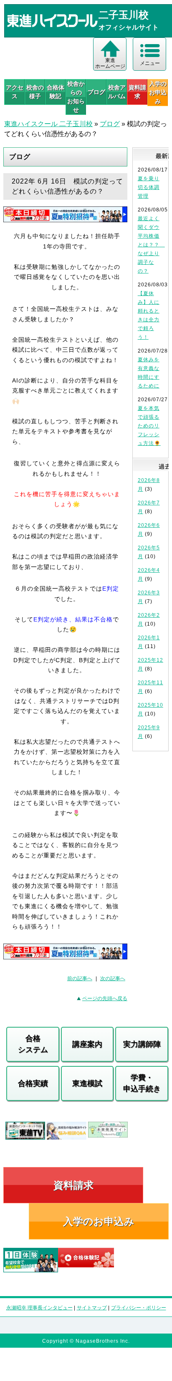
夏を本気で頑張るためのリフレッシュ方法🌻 (149, 425)
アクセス (14, 91)
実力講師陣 (142, 1044)
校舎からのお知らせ (76, 96)
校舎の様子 (35, 91)
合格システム (33, 1044)
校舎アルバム (117, 91)
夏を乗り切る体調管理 (148, 187)
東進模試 (87, 1083)
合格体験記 (55, 91)
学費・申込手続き (142, 1083)
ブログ (96, 92)
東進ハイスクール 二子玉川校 (48, 123)
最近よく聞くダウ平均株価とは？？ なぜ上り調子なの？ (151, 245)
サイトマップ (92, 1308)
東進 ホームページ (110, 63)
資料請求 (137, 91)
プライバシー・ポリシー (138, 1308)
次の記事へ (112, 978)
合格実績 (33, 1083)
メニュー (150, 63)
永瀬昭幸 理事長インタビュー (39, 1308)
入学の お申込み (158, 92)
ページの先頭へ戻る (104, 998)
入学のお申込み (98, 1221)
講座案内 (87, 1044)
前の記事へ (79, 978)
